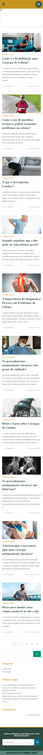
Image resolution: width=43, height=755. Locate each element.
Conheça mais (8, 54)
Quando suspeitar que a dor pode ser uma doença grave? (20, 696)
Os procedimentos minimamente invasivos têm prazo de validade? (20, 365)
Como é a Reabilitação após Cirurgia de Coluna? (18, 685)
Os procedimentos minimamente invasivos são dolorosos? (19, 485)
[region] (21, 18)
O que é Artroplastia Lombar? (11, 693)
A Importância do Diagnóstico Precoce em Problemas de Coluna (21, 302)
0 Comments (9, 86)
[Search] (37, 654)
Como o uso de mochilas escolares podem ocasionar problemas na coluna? (19, 123)
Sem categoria (8, 357)
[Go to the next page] (37, 643)
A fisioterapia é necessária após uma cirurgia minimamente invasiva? (19, 549)
